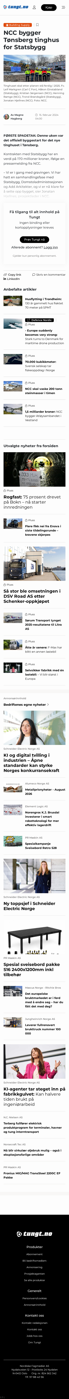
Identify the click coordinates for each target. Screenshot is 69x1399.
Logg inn (51, 247)
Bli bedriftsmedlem (34, 1260)
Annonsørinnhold (34, 1304)
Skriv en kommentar (50, 274)
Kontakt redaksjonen (34, 1323)
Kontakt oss (34, 1329)
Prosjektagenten (34, 1273)
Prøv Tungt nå (34, 239)
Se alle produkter (34, 1280)
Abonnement (34, 1254)
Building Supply (19, 25)
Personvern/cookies (34, 1298)
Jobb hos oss (34, 1336)
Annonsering (34, 1267)
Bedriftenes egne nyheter (25, 705)
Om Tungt (34, 1342)
